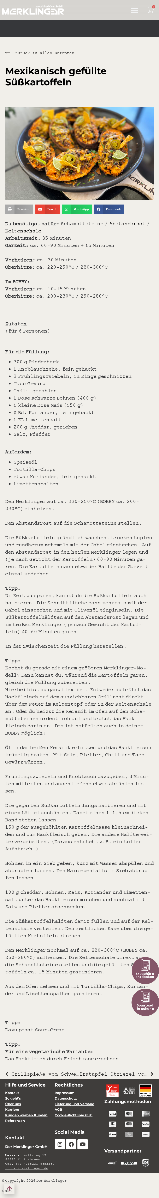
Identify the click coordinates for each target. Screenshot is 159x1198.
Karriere (12, 1110)
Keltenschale (23, 230)
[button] (134, 10)
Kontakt (12, 1093)
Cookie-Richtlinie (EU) (73, 1115)
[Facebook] (71, 1144)
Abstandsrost (127, 223)
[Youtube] (82, 1144)
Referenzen (15, 1121)
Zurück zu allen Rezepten (44, 53)
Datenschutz (66, 1098)
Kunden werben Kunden (26, 1115)
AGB (58, 1110)
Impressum (64, 1093)
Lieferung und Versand (74, 1104)
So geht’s (13, 1098)
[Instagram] (60, 1144)
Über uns (13, 1104)
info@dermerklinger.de (26, 1168)
